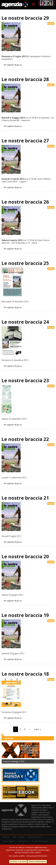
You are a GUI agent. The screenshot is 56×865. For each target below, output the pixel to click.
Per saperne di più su (13, 65)
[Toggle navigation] (33, 4)
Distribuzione (40, 841)
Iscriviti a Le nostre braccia (3, 735)
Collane (22, 841)
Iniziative (35, 837)
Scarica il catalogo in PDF (13, 761)
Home (6, 837)
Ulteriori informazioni (37, 861)
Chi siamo (19, 837)
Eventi (51, 23)
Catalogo (8, 841)
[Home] (15, 4)
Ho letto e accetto (18, 861)
